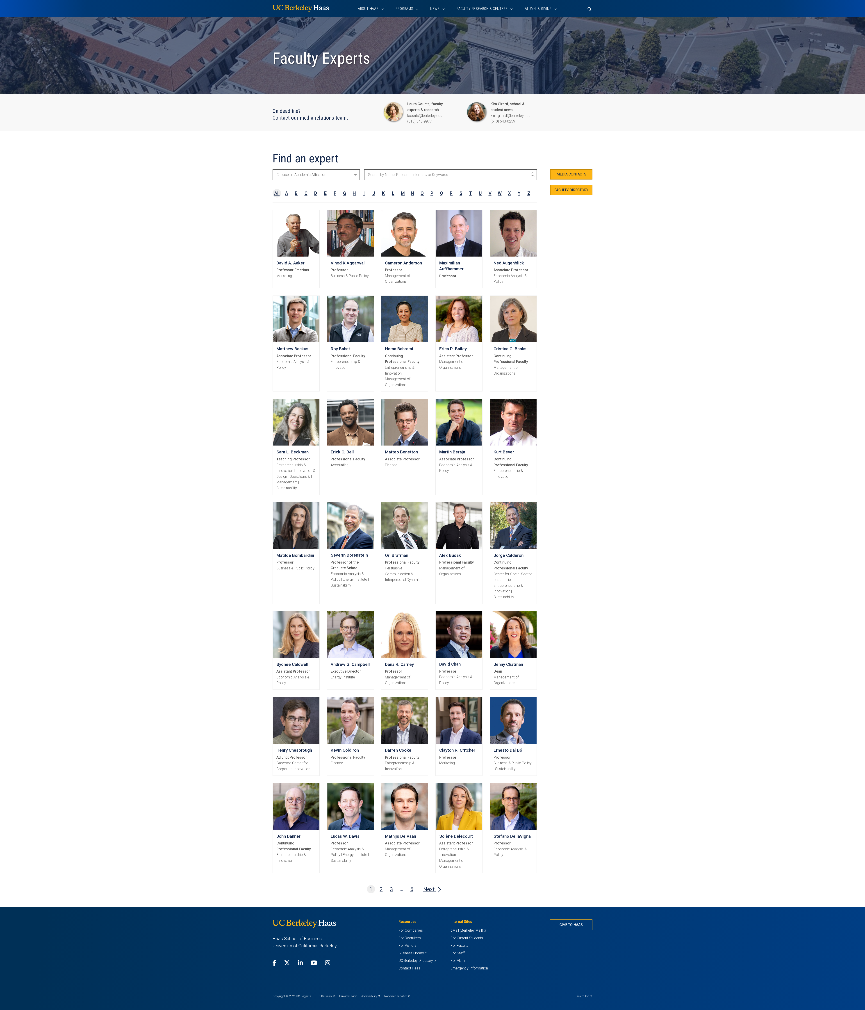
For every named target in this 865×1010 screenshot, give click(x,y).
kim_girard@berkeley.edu (510, 116)
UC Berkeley (325, 996)
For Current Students (467, 938)
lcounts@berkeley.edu (424, 116)
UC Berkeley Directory (417, 960)
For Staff (457, 953)
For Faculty (459, 945)
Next (429, 889)
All (277, 193)
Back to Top (582, 996)
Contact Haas (409, 968)
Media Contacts (571, 174)
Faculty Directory (571, 190)
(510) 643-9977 (419, 121)
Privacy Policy (348, 996)
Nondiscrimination (397, 996)
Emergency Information (469, 968)
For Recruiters (409, 938)
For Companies (410, 930)
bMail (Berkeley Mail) (468, 930)
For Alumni (459, 960)
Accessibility (370, 996)
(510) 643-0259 (503, 121)
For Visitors (407, 945)
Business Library (412, 953)
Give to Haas (571, 925)
